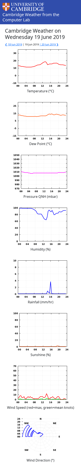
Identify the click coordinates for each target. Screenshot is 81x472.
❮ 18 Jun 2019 (13, 44)
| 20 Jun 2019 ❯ (49, 44)
